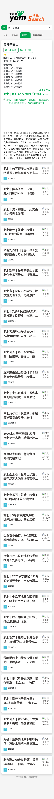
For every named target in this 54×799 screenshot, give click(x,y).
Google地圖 (10, 50)
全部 (5, 35)
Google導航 (25, 50)
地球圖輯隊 (38, 35)
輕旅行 (25, 35)
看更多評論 (44, 90)
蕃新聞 (15, 35)
